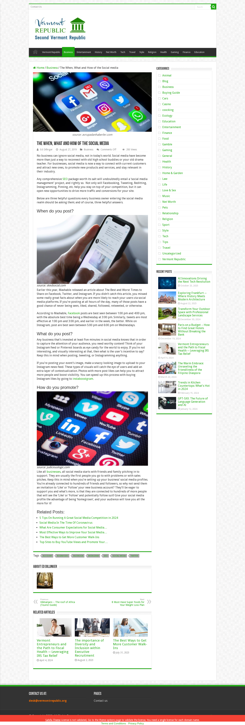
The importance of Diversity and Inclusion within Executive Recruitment (89, 648)
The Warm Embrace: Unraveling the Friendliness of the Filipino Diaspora (191, 368)
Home (35, 51)
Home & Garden (172, 173)
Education (199, 52)
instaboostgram (83, 378)
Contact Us (36, 7)
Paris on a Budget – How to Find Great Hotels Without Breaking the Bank (194, 329)
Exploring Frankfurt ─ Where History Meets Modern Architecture (192, 296)
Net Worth (111, 52)
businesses (54, 471)
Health (163, 52)
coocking (168, 110)
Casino (166, 104)
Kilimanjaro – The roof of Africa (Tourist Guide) (57, 602)
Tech (122, 52)
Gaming (175, 52)
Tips (165, 242)
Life (164, 184)
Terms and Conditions (113, 723)
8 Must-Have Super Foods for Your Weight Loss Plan (128, 602)
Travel (132, 52)
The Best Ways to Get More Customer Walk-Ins (130, 644)
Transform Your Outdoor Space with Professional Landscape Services (194, 312)
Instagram (93, 556)
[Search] (213, 7)
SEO (65, 179)
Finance (186, 52)
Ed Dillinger (46, 149)
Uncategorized (171, 253)
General (167, 156)
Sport (165, 224)
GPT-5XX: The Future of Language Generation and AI (193, 402)
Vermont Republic (51, 52)
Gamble (167, 144)
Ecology (167, 115)
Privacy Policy (136, 723)
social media (119, 556)
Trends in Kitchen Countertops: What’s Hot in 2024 (194, 386)
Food (165, 138)
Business (68, 52)
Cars (165, 98)
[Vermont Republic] (60, 27)
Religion (152, 52)
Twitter (134, 556)
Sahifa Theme (52, 720)
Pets (165, 207)
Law (164, 179)
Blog (165, 81)
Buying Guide (171, 92)
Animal (166, 75)
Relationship (170, 213)
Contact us (100, 700)
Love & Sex (169, 190)
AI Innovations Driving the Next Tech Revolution (194, 280)
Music (166, 196)
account (47, 556)
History (98, 52)
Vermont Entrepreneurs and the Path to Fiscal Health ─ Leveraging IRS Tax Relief (53, 648)
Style (141, 52)
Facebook (74, 313)
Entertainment (84, 52)
